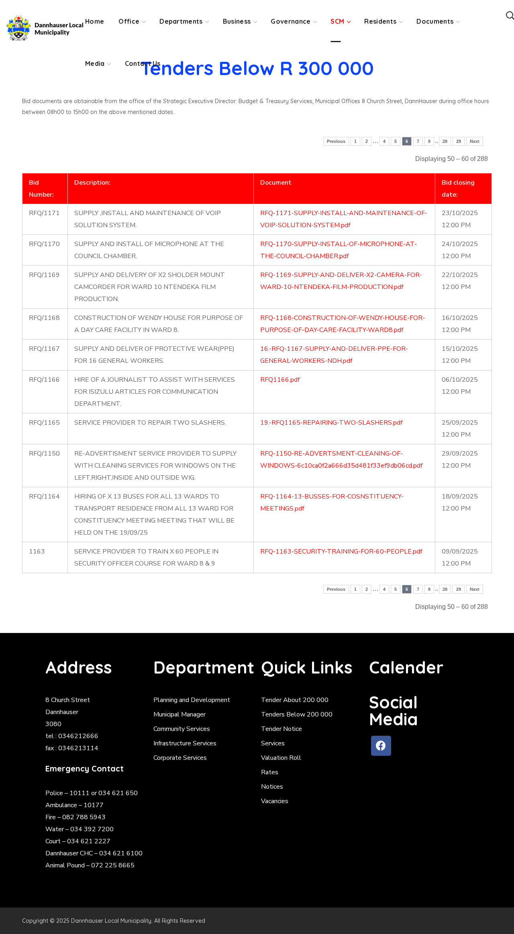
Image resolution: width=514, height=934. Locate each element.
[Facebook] (381, 746)
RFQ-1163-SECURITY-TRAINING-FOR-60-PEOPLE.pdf (341, 551)
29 (458, 141)
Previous (336, 141)
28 (445, 141)
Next (474, 141)
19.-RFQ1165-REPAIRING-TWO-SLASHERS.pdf (331, 422)
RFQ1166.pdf (280, 379)
